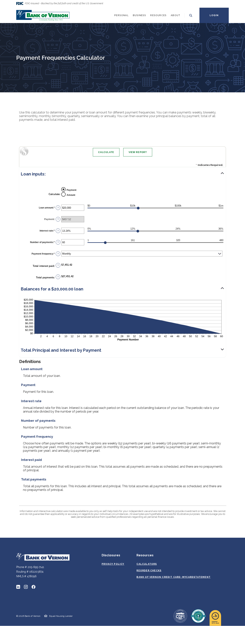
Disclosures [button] (111, 555)
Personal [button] (121, 15)
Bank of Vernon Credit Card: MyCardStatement (173, 577)
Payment (71, 190)
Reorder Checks (148, 570)
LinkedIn (18, 587)
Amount (71, 195)
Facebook (33, 587)
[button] (122, 174)
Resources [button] (158, 15)
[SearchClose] (191, 15)
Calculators (146, 564)
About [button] (175, 15)
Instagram (26, 587)
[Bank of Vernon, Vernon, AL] (43, 15)
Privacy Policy (113, 564)
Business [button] (139, 15)
